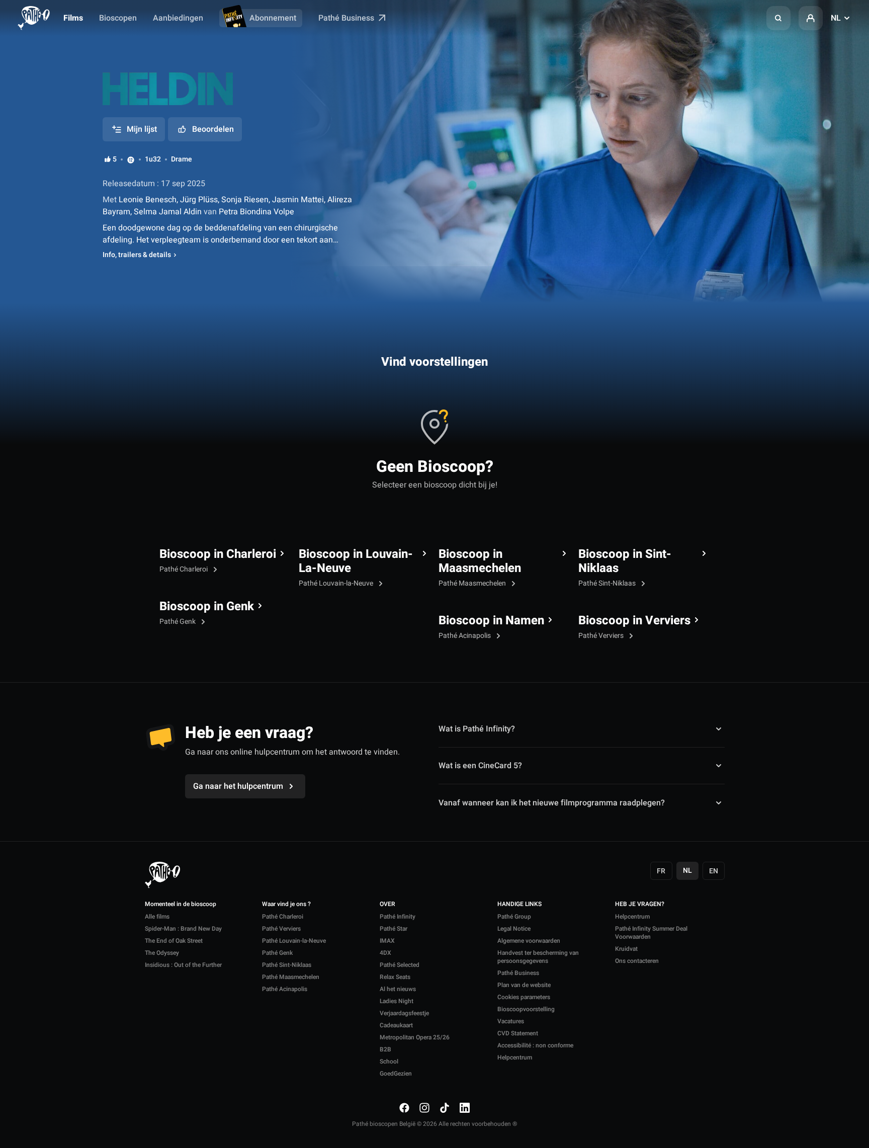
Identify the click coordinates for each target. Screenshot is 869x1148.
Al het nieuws (398, 989)
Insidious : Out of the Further (183, 964)
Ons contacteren (637, 960)
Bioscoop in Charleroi (217, 554)
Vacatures (510, 1021)
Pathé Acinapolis (465, 635)
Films (73, 18)
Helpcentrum (514, 1057)
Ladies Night (396, 1001)
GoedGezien (396, 1073)
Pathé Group (514, 916)
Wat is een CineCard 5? (480, 766)
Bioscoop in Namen (491, 621)
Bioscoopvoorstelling (526, 1009)
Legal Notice (514, 928)
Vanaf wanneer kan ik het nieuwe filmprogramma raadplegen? (552, 802)
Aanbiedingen (178, 18)
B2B (385, 1049)
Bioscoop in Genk (206, 607)
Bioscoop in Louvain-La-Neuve (356, 561)
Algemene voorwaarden (528, 940)
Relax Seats (395, 976)
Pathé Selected (399, 964)
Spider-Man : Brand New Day (183, 928)
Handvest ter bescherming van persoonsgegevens (538, 956)
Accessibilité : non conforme (535, 1045)
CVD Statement (517, 1033)
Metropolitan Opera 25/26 (415, 1037)
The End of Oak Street (174, 940)
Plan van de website (524, 985)
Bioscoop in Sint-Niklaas (624, 561)
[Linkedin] (465, 1108)
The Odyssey (162, 952)
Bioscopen (118, 18)
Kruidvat (626, 948)
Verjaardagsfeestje (404, 1013)
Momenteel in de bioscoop (180, 904)
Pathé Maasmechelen (473, 583)
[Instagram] (424, 1108)
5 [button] (115, 159)
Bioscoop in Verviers (634, 621)
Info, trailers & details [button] (137, 255)
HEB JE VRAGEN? (639, 904)
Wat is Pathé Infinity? (477, 729)
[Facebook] (404, 1108)
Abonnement (272, 18)
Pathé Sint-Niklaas (607, 583)
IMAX (387, 940)
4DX (385, 952)
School (389, 1061)
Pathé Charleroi (184, 569)
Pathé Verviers (601, 635)
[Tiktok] (445, 1108)
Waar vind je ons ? (286, 904)
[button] (778, 18)
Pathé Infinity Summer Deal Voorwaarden (651, 932)
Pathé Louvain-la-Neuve (337, 583)
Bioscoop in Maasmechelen (480, 561)
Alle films (157, 916)
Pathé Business (347, 18)
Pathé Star (393, 928)
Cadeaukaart (396, 1025)
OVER (387, 904)
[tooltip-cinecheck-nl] (131, 159)
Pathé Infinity (397, 916)
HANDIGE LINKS (519, 904)
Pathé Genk (178, 621)
